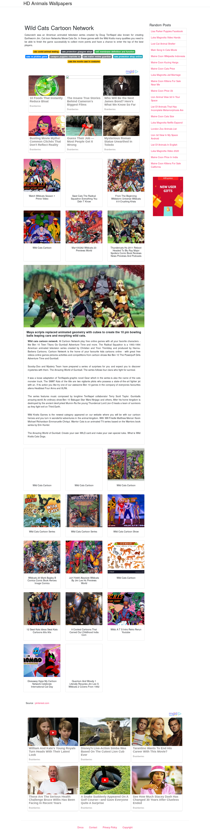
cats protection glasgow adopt (77, 51)
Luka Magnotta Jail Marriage (166, 74)
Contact (93, 827)
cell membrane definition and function (114, 51)
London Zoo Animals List (164, 128)
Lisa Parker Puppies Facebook (167, 31)
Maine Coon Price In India (164, 157)
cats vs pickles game (36, 56)
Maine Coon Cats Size (162, 116)
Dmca (80, 827)
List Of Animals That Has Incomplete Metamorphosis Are (167, 108)
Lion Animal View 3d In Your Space (165, 98)
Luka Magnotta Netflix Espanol (167, 122)
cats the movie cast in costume (84, 61)
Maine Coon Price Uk (162, 90)
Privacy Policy (110, 827)
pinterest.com (42, 703)
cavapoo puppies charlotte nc (65, 56)
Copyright (128, 827)
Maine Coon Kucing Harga (164, 62)
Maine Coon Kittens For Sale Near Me (166, 82)
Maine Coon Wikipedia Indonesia (168, 56)
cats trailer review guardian (97, 56)
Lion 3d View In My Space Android (164, 136)
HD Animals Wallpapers (47, 3)
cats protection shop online (128, 56)
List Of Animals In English (164, 144)
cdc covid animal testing (46, 51)
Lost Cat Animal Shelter (163, 43)
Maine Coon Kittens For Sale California (166, 165)
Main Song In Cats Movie (164, 49)
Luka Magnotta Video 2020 (165, 151)
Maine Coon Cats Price (163, 68)
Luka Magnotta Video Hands (165, 37)
